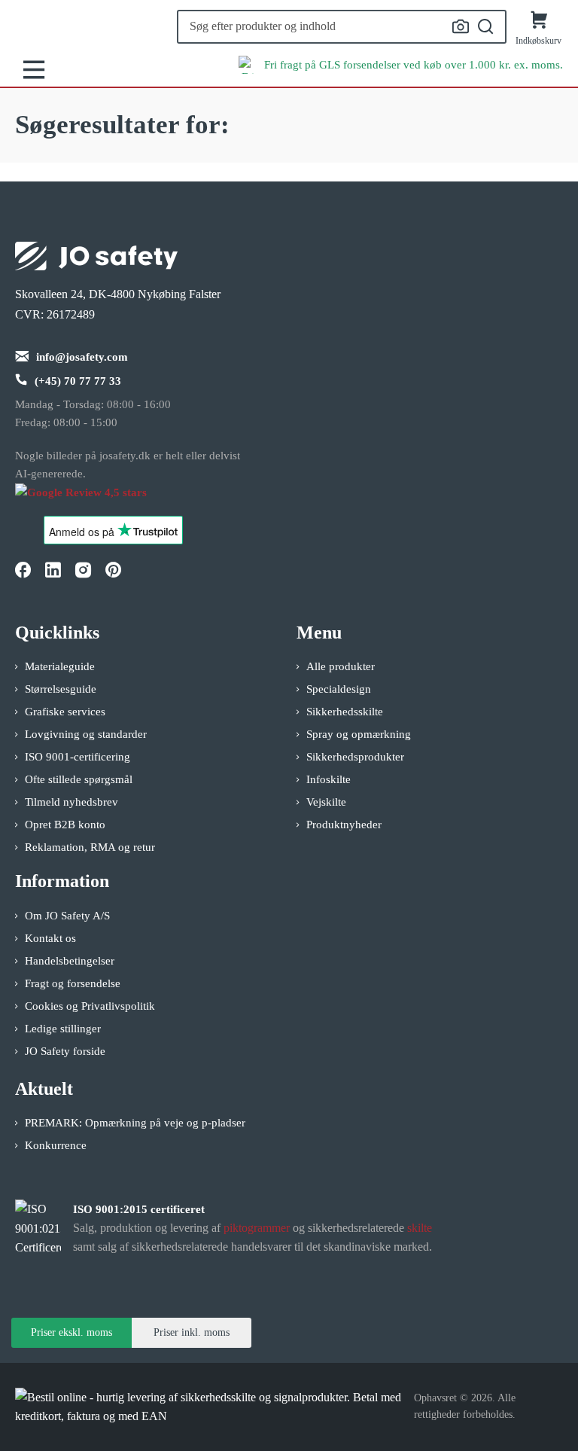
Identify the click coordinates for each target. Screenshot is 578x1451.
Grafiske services (65, 712)
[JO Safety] (96, 499)
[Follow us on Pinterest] (113, 570)
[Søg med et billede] (460, 26)
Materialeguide (60, 666)
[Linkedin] (53, 570)
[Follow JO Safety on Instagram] (83, 570)
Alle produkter (340, 666)
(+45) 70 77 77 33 (78, 381)
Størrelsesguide (60, 689)
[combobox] (342, 27)
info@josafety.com (82, 357)
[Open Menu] (34, 70)
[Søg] (486, 27)
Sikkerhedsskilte (344, 712)
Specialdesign (338, 689)
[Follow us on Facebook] (23, 570)
